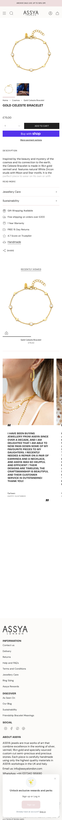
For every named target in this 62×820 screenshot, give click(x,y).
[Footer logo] (15, 630)
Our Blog (7, 703)
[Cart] (57, 13)
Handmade (14, 242)
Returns (7, 656)
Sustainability (11, 200)
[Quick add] (6, 333)
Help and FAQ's (11, 662)
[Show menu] (4, 13)
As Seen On (9, 697)
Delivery (7, 651)
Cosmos (16, 100)
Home (5, 100)
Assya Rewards (11, 686)
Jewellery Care (12, 192)
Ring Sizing (8, 680)
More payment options (31, 140)
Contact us (8, 645)
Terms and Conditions (14, 668)
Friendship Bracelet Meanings (18, 715)
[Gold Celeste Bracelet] (31, 305)
